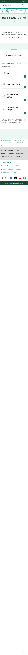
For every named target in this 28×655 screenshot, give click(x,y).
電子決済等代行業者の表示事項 (16, 153)
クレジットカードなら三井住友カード (7, 5)
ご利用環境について (5, 156)
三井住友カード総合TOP (9, 162)
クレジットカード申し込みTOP (10, 166)
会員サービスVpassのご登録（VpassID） (13, 169)
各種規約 (3, 153)
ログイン (22, 6)
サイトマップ (19, 156)
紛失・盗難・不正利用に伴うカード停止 (10, 150)
